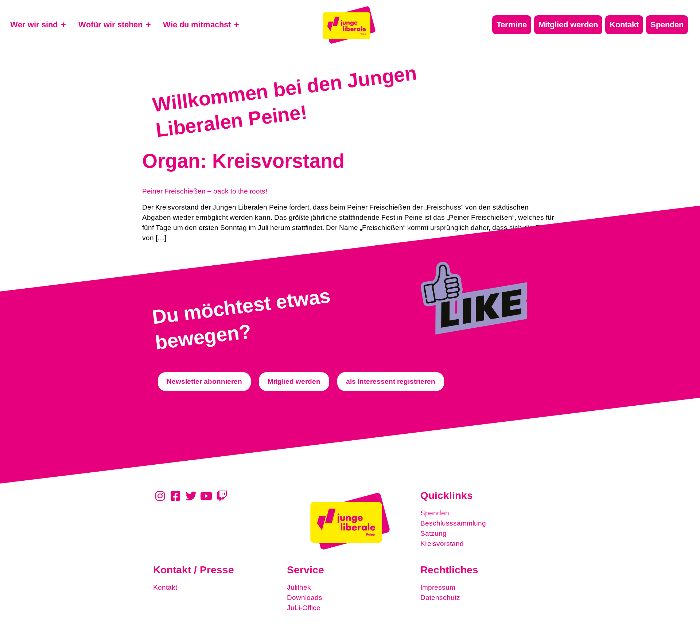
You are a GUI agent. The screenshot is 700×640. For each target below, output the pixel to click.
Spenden (434, 513)
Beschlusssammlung (453, 523)
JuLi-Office (303, 608)
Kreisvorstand (442, 543)
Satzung (433, 533)
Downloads (304, 597)
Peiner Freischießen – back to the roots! (204, 191)
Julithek (299, 587)
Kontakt (165, 587)
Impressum (437, 587)
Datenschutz (440, 597)
